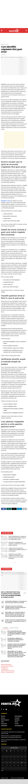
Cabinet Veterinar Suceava (7, 670)
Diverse (3, 716)
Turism (17, 723)
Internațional (18, 716)
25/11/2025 (3, 54)
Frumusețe (4, 723)
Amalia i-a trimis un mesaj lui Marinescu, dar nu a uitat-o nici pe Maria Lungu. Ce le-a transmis (15, 621)
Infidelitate (4, 725)
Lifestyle (17, 718)
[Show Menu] (1, 30)
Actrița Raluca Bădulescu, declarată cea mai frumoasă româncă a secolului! (16, 602)
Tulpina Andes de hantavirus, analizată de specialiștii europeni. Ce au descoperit (17, 549)
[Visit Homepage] (14, 31)
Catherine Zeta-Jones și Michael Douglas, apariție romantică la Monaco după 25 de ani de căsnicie (15, 607)
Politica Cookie (4, 777)
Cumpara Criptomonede (7, 666)
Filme (2, 721)
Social (16, 721)
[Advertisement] (14, 14)
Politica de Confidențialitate (17, 777)
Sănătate (7, 44)
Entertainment (5, 720)
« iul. (2, 770)
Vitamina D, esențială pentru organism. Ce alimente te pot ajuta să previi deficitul (17, 544)
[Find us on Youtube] (6, 709)
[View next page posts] (15, 563)
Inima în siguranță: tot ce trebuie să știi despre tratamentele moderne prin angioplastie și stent (17, 538)
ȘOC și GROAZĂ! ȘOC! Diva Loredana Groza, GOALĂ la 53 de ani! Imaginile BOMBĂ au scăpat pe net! (11, 594)
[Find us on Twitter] (3, 709)
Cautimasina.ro (5, 669)
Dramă (3, 718)
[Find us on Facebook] (1, 709)
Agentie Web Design (6, 664)
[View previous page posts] (13, 563)
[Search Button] (26, 30)
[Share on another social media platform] (24, 509)
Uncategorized (19, 725)
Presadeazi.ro (4, 667)
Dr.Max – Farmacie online (7, 672)
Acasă (2, 44)
